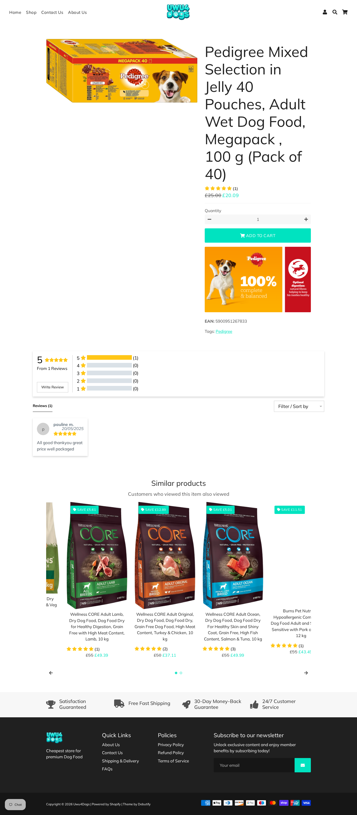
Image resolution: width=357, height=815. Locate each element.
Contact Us (52, 12)
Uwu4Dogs (81, 804)
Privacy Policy (171, 744)
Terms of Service (173, 760)
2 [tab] (181, 673)
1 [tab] (176, 673)
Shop (31, 12)
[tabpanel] (76, 582)
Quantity (213, 210)
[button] (221, 188)
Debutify (144, 804)
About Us (77, 12)
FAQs (107, 768)
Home (15, 12)
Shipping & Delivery (120, 760)
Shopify (115, 804)
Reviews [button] (42, 405)
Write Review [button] (52, 387)
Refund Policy (171, 752)
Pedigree (224, 331)
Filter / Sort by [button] (293, 406)
